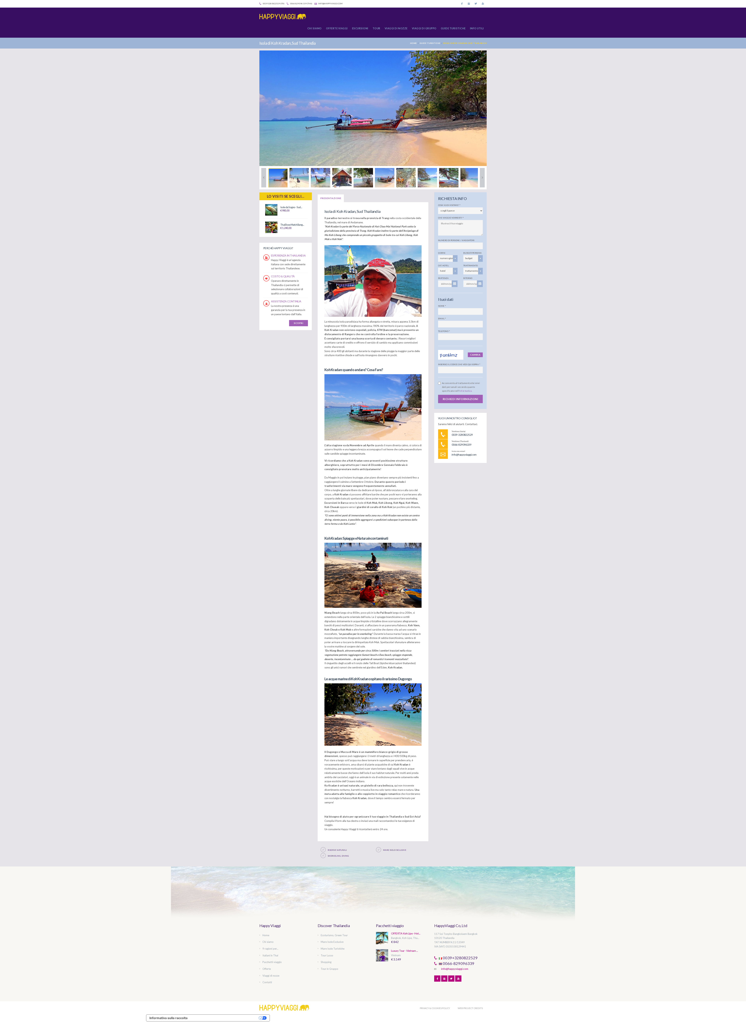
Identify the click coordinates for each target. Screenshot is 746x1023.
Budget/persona (472, 253)
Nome (442, 306)
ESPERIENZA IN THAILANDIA (288, 255)
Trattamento (470, 265)
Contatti (267, 982)
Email (442, 318)
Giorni (441, 253)
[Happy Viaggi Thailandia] (284, 16)
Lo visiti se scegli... (285, 196)
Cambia (475, 354)
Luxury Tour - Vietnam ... (404, 950)
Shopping (326, 962)
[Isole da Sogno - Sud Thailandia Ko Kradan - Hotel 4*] (271, 209)
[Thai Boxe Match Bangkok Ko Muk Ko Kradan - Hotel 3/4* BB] (271, 227)
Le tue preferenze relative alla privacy (225, 1018)
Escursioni (360, 28)
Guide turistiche (453, 28)
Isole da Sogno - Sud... (291, 207)
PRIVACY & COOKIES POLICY (435, 1008)
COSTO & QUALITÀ (283, 276)
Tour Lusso (327, 955)
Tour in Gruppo (329, 968)
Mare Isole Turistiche (332, 948)
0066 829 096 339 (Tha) (301, 3)
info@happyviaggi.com (330, 3)
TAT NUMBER (442, 942)
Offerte (266, 968)
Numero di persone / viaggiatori (456, 240)
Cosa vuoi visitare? (449, 205)
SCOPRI (298, 323)
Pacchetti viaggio (272, 962)
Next (482, 177)
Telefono (444, 331)
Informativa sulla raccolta (168, 1018)
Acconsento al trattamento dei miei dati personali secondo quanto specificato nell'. (461, 387)
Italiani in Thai (270, 955)
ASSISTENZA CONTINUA (286, 301)
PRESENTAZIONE (330, 198)
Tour (376, 28)
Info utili (477, 28)
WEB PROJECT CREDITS (470, 1008)
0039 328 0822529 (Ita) (273, 3)
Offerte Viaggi (337, 28)
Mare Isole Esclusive (332, 941)
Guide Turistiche (430, 43)
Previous (263, 177)
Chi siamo (314, 28)
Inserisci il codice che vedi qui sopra (459, 364)
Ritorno (467, 278)
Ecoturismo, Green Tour (334, 935)
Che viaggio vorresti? (451, 218)
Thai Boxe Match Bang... (292, 224)
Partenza (443, 278)
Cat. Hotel (443, 265)
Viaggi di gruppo (424, 28)
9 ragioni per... (270, 948)
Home (413, 43)
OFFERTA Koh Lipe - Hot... (405, 933)
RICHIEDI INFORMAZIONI (460, 399)
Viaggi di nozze (396, 28)
